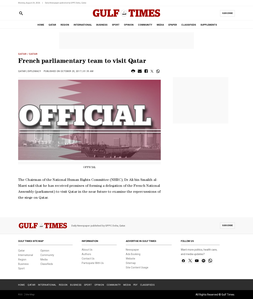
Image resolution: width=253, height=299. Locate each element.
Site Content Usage (137, 267)
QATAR (52, 25)
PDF (135, 285)
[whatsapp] (210, 261)
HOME (40, 25)
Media (44, 259)
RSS (20, 294)
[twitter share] (152, 71)
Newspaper (132, 249)
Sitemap (131, 263)
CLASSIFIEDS (188, 25)
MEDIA (160, 25)
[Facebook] (183, 261)
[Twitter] (190, 261)
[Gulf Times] (126, 16)
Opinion (44, 250)
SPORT (115, 25)
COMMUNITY (145, 25)
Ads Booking (133, 254)
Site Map (30, 294)
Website (130, 258)
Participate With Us (93, 263)
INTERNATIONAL (83, 25)
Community (47, 255)
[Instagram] (203, 261)
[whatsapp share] (158, 71)
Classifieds (46, 263)
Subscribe (227, 13)
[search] (21, 13)
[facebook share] (146, 71)
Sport (21, 268)
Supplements (208, 25)
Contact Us (88, 258)
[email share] (140, 71)
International (25, 255)
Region (22, 259)
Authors (86, 254)
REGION (65, 25)
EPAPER (172, 25)
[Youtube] (197, 261)
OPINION (129, 25)
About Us (87, 249)
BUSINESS (101, 25)
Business (23, 263)
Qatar (22, 54)
